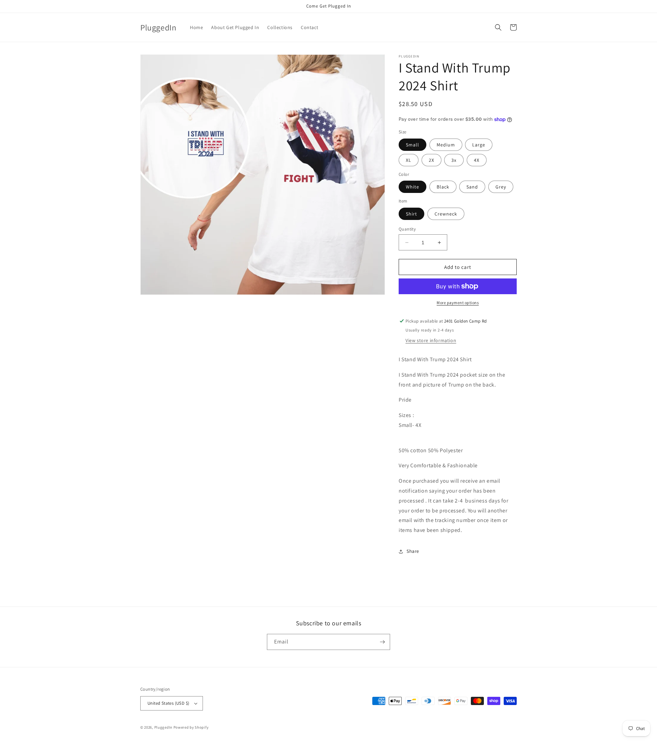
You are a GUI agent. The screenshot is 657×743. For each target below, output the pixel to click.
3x (453, 160)
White (412, 187)
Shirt (411, 214)
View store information (430, 340)
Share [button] (413, 551)
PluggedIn (163, 727)
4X (476, 160)
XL (408, 160)
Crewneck (446, 214)
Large (478, 145)
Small (412, 145)
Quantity (407, 229)
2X (431, 160)
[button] (498, 27)
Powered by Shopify (191, 727)
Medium (446, 145)
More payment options (458, 302)
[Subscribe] (382, 642)
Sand (472, 187)
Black (443, 187)
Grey (500, 187)
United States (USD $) (168, 703)
